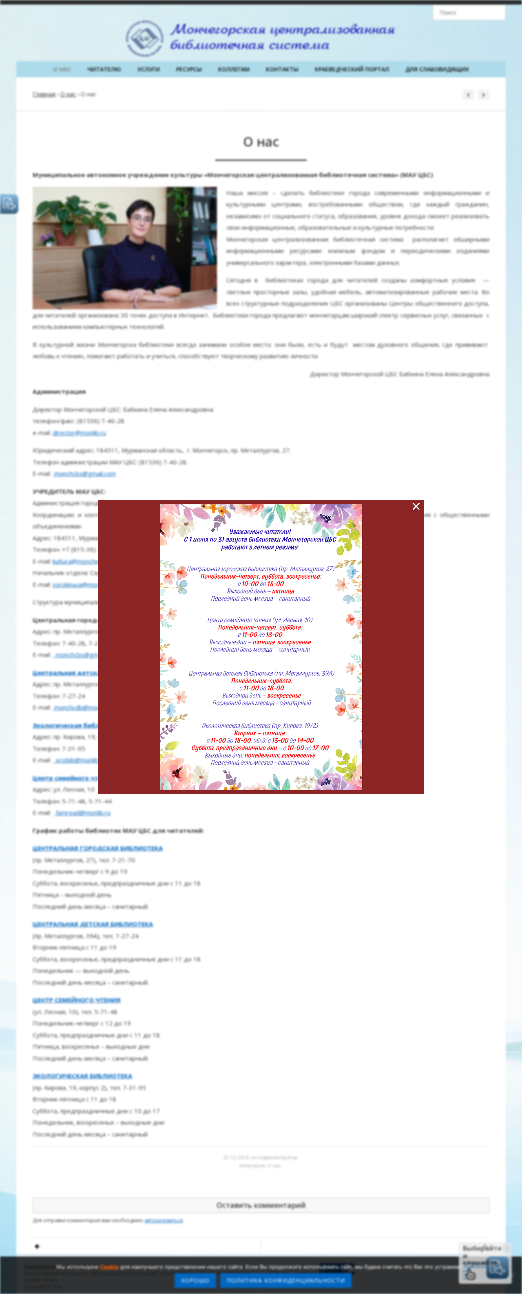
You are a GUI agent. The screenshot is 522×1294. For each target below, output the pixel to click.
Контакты (282, 69)
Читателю (104, 69)
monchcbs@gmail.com (85, 473)
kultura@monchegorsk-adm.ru (95, 561)
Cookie (109, 1266)
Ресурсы (189, 69)
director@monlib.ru (79, 432)
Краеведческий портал (352, 69)
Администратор (278, 1157)
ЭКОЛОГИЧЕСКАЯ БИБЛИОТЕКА (82, 1076)
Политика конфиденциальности (286, 1280)
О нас (68, 94)
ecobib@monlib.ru (81, 760)
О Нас (62, 69)
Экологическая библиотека (78, 725)
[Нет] (512, 1275)
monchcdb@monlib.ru (84, 707)
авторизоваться (163, 1220)
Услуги (148, 69)
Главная (44, 94)
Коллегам (234, 69)
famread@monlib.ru (83, 812)
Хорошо (195, 1280)
